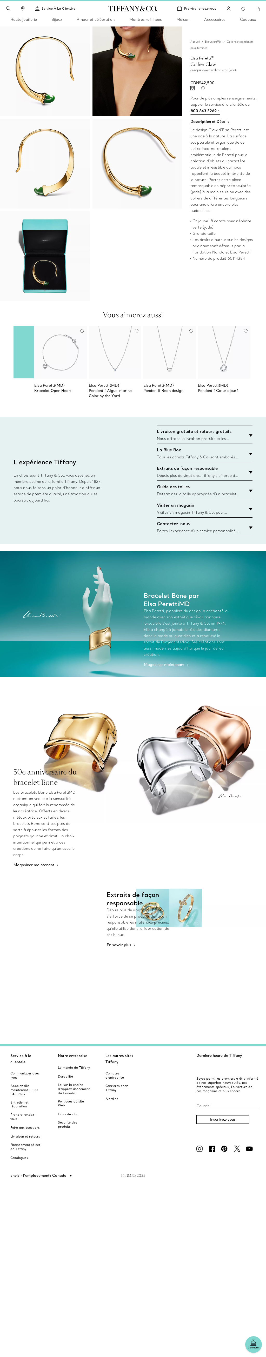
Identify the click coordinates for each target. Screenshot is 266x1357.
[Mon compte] (229, 8)
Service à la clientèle (20, 1058)
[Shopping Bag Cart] (258, 9)
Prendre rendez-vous (200, 8)
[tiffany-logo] (133, 8)
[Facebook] (213, 1149)
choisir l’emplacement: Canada (39, 1175)
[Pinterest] (225, 1149)
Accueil (195, 41)
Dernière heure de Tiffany (219, 1055)
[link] (23, 8)
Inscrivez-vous (223, 1119)
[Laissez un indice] (192, 88)
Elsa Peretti (202, 58)
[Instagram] (200, 1149)
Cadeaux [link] (248, 19)
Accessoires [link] (214, 19)
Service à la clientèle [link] (58, 8)
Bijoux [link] (56, 19)
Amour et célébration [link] (96, 19)
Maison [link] (183, 19)
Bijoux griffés (213, 41)
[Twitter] (238, 1149)
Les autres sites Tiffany (119, 1058)
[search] (8, 8)
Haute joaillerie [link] (23, 19)
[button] (8, 8)
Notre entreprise (72, 1055)
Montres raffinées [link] (145, 19)
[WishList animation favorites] (243, 9)
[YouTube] (250, 1149)
